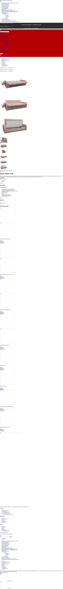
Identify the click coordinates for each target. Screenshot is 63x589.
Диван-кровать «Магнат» (5, 427)
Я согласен (6, 572)
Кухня (3, 38)
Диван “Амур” (3, 365)
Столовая (3, 48)
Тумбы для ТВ (4, 50)
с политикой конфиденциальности (33, 570)
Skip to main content (9, 0)
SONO (5, 14)
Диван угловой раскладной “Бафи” (6, 406)
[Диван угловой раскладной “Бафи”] (7, 404)
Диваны (4, 170)
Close (1, 535)
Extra (7, 17)
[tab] (3, 180)
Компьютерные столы (5, 37)
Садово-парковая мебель (6, 46)
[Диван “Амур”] (7, 363)
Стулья (3, 49)
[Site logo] (6, 30)
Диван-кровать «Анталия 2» (5, 238)
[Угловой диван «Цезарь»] (7, 328)
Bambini (7, 15)
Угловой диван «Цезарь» (4, 345)
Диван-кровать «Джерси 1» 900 (6, 274)
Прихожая (3, 45)
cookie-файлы (19, 570)
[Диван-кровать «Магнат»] (7, 425)
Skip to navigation (3, 0)
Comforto (7, 16)
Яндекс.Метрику (14, 570)
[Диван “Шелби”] (7, 384)
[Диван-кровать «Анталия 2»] (7, 222)
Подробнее (2, 572)
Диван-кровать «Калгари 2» (5, 309)
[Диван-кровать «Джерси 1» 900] (7, 257)
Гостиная (3, 34)
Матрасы (3, 39)
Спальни (3, 47)
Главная (1, 170)
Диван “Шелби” (3, 386)
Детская (3, 35)
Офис (3, 44)
